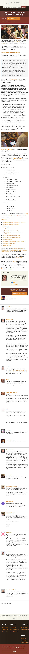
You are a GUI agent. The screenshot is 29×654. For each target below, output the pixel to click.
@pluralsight (19, 257)
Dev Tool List (4, 631)
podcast (13, 3)
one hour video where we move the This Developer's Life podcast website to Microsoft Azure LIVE (14, 250)
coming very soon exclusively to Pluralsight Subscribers (14, 214)
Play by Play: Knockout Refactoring (11, 235)
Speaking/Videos (24, 627)
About (12, 284)
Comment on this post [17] (13, 18)
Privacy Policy (5, 627)
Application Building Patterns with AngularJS (14, 222)
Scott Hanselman (14, 2)
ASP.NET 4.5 (23, 638)
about (5, 3)
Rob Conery (17, 41)
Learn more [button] (21, 648)
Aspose (15, 261)
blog (9, 3)
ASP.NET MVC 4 (24, 640)
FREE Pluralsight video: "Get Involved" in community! (14, 14)
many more (4, 219)
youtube (18, 3)
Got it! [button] (14, 651)
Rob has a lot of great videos (8, 218)
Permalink (12, 290)
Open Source (12, 21)
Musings (7, 21)
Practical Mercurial (7, 239)
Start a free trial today (6, 268)
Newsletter (16, 284)
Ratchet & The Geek (14, 631)
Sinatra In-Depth (7, 245)
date (19, 9)
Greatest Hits (5, 629)
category (15, 9)
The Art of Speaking (18, 158)
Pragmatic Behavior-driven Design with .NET (14, 241)
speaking (23, 3)
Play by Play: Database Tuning (10, 230)
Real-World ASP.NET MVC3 (9, 243)
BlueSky (17, 289)
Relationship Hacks (25, 642)
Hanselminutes (13, 627)
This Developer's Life (15, 79)
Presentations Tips (25, 629)
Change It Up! (6, 228)
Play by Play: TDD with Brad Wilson (11, 237)
